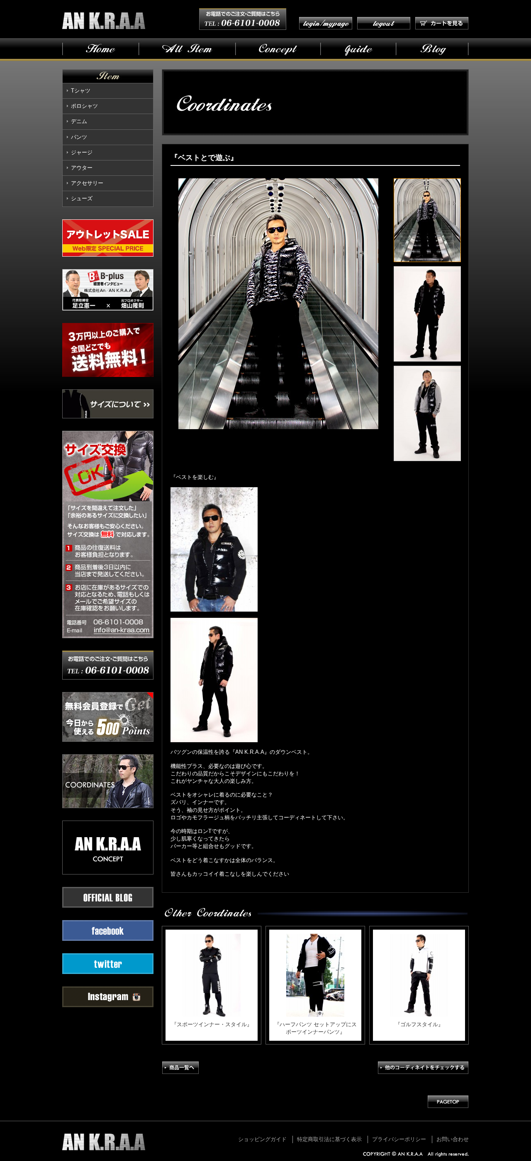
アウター (82, 168)
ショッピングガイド (262, 1139)
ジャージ (82, 152)
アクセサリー (87, 183)
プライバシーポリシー (399, 1139)
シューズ (82, 198)
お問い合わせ (452, 1139)
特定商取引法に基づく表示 (329, 1139)
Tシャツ (80, 90)
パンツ (79, 137)
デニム (79, 121)
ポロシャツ (84, 106)
